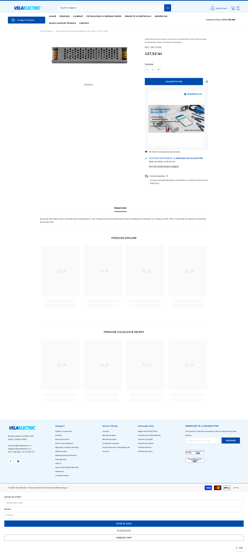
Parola (8, 509)
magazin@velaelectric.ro (19, 449)
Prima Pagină (46, 31)
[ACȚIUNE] (205, 81)
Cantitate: (149, 64)
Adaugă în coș (174, 81)
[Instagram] (18, 461)
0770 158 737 (28, 452)
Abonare (231, 440)
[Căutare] (114, 7)
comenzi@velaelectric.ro (19, 446)
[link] (60, 300)
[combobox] (111, 7)
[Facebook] (10, 461)
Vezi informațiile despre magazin (164, 166)
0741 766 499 (14, 452)
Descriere (120, 207)
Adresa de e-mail (13, 497)
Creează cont (124, 537)
